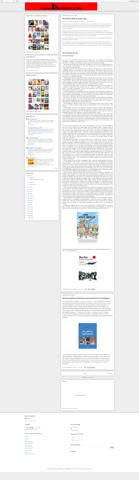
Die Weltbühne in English (35, 148)
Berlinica (28, 59)
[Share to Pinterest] (94, 289)
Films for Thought (29, 448)
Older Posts (110, 373)
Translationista (32, 158)
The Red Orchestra (29, 446)
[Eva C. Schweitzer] (71, 428)
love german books (33, 137)
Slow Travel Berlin (33, 119)
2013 (29, 211)
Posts (74, 437)
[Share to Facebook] (93, 289)
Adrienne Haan (28, 450)
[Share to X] (91, 289)
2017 (29, 202)
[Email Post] (85, 289)
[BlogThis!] (90, 289)
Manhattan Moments (29, 454)
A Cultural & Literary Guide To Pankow (37, 120)
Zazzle (38, 67)
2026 (29, 175)
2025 (29, 187)
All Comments (76, 440)
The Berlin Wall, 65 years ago (74, 19)
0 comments (80, 289)
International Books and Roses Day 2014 (43, 159)
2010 (29, 217)
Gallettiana (30, 149)
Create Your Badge (74, 430)
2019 (29, 198)
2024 (29, 189)
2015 (29, 207)
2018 (29, 200)
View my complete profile (30, 420)
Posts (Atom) (90, 377)
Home (84, 373)
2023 (29, 191)
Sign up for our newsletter (32, 70)
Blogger (90, 468)
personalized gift (69, 408)
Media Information (29, 441)
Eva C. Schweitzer (74, 427)
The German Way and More (35, 127)
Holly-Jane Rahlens (29, 443)
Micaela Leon (28, 452)
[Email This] (88, 289)
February (31, 184)
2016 (29, 204)
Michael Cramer (28, 445)
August (31, 177)
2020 (29, 196)
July (30, 182)
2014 (29, 209)
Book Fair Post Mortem (33, 139)
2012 (29, 213)
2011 (29, 215)
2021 (29, 193)
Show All (55, 168)
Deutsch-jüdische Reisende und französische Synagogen (86, 298)
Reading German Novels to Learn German (38, 129)
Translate (35, 429)
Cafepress (32, 67)
